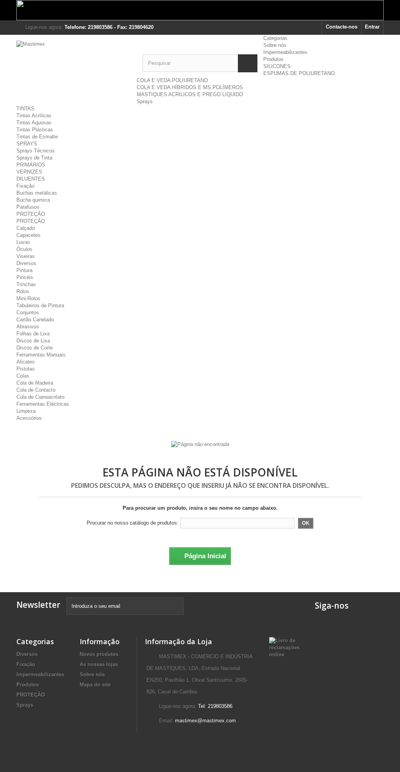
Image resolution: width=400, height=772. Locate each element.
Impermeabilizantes (285, 52)
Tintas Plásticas (34, 130)
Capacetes (28, 235)
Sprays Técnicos (35, 151)
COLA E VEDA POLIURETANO (172, 80)
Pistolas (25, 369)
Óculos (24, 249)
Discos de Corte (34, 348)
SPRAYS (26, 144)
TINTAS (25, 108)
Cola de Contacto (35, 390)
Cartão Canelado (35, 319)
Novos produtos (99, 654)
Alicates (25, 362)
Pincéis (24, 277)
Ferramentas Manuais (41, 355)
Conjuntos (27, 312)
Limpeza (26, 411)
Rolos (22, 291)
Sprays (145, 101)
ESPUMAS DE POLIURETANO (299, 73)
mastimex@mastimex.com (205, 721)
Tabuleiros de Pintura (40, 305)
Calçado (25, 228)
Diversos (26, 263)
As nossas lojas (99, 664)
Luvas (23, 242)
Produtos (273, 59)
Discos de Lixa (33, 341)
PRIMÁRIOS (30, 165)
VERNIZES (29, 172)
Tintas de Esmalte (37, 137)
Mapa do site (95, 685)
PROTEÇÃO (30, 214)
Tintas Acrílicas (34, 115)
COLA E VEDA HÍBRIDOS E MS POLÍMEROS (190, 87)
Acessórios (29, 418)
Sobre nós (274, 45)
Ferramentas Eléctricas (42, 404)
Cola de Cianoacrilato (40, 397)
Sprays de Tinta (34, 158)
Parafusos (27, 207)
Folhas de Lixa (33, 334)
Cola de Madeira (34, 383)
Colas (22, 376)
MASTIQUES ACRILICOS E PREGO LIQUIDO (190, 94)
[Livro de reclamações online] (284, 647)
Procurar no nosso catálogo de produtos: (133, 523)
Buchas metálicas (36, 193)
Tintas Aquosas (34, 122)
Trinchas (26, 284)
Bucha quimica (33, 200)
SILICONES (277, 66)
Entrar (372, 27)
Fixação (25, 186)
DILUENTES (30, 179)
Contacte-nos (341, 27)
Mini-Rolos (28, 298)
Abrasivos (27, 327)
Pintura (24, 270)
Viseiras (25, 256)
